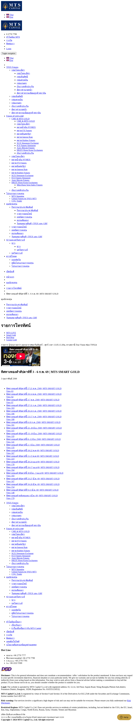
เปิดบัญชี (10, 271)
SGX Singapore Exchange (28, 143)
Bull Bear (10, 337)
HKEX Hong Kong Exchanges (30, 150)
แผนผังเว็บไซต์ (12, 641)
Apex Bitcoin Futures (26, 148)
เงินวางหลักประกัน (25, 86)
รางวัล (9, 40)
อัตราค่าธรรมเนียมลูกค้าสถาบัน (31, 93)
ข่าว (13, 243)
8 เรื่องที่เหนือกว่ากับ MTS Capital (26, 628)
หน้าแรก (10, 277)
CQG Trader (17, 201)
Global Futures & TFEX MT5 (24, 198)
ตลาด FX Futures (24, 130)
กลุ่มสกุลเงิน (22, 80)
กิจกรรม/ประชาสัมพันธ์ (22, 207)
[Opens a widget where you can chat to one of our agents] (124, 717)
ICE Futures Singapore (26, 145)
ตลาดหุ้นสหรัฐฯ (24, 134)
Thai (11, 15)
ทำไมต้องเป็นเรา (13, 622)
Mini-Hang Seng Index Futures (30, 185)
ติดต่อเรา (10, 43)
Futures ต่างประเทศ (15, 116)
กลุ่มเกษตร (22, 83)
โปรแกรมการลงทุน (15, 193)
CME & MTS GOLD (21, 119)
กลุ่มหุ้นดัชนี (22, 77)
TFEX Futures (12, 67)
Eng (11, 17)
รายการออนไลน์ (24, 214)
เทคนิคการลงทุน (24, 217)
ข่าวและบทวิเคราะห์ (15, 240)
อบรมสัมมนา (23, 220)
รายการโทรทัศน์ (13, 288)
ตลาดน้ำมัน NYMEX (26, 127)
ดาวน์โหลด (11, 256)
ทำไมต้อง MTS (13, 37)
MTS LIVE (11, 333)
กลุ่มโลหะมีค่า (18, 70)
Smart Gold (11, 335)
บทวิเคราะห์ (22, 250)
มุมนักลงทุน (11, 204)
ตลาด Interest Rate (25, 137)
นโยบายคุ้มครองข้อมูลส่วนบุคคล (21, 645)
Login (8, 49)
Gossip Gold (11, 340)
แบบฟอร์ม (16, 259)
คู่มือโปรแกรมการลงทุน (23, 263)
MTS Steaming (18, 196)
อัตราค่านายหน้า (24, 90)
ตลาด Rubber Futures (26, 140)
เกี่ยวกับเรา (16, 625)
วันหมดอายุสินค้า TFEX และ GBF (32, 223)
